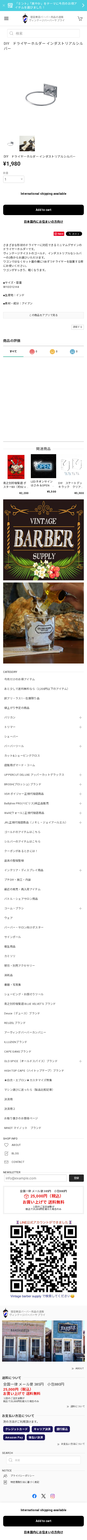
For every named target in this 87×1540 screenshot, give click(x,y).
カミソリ (9, 956)
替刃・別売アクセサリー (19, 965)
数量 (5, 173)
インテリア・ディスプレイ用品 (23, 870)
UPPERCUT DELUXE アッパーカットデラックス (34, 774)
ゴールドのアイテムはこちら (22, 832)
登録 (76, 1178)
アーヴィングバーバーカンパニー (25, 1032)
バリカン (9, 717)
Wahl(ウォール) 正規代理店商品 (24, 813)
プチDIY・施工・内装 (17, 879)
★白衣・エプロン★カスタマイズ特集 (28, 1080)
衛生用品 (9, 946)
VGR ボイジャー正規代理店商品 (24, 793)
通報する (77, 327)
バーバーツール (14, 746)
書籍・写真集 (12, 984)
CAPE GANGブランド (17, 1051)
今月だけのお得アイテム (19, 679)
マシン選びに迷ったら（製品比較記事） (29, 1089)
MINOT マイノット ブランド (23, 1128)
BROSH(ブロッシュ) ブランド (22, 784)
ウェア (8, 918)
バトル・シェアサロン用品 (21, 898)
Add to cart (43, 209)
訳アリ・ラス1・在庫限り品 (21, 698)
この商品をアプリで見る (43, 315)
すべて (13, 351)
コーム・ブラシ (14, 908)
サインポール (12, 937)
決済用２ (9, 1108)
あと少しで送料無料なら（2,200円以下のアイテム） (37, 688)
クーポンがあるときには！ (21, 851)
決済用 (8, 1099)
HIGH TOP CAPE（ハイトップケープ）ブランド (34, 1070)
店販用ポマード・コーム (19, 765)
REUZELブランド (15, 1023)
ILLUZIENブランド (15, 1042)
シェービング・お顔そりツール (24, 994)
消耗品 (8, 975)
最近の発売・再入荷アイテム (22, 889)
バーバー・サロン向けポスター (24, 927)
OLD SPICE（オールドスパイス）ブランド (31, 1061)
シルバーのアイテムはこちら (22, 841)
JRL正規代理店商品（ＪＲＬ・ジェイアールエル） (36, 822)
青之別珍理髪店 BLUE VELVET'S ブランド (30, 1003)
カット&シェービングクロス (22, 755)
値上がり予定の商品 (17, 708)
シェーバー (11, 736)
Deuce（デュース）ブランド (22, 1013)
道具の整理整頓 (14, 860)
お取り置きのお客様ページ (21, 1118)
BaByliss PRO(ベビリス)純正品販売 (26, 803)
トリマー (9, 727)
